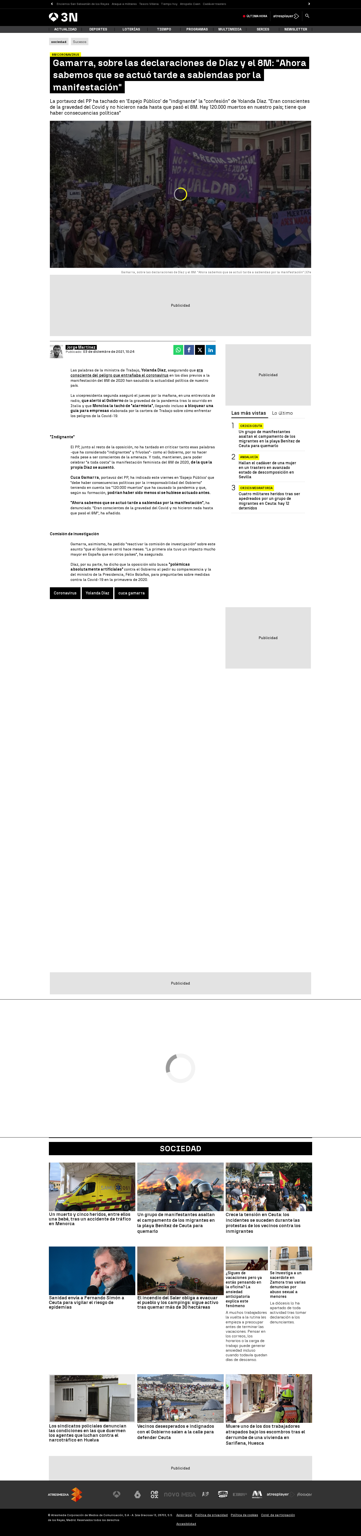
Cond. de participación (278, 1515)
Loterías (131, 29)
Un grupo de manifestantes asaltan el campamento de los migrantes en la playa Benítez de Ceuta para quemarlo (269, 438)
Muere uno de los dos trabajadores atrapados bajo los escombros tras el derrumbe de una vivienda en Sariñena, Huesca (265, 1435)
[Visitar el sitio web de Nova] (171, 1494)
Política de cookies (244, 1515)
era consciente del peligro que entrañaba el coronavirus (136, 373)
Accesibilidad (186, 1524)
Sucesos (79, 42)
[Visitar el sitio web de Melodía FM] (257, 1494)
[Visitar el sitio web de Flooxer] (304, 1494)
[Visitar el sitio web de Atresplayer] (281, 1494)
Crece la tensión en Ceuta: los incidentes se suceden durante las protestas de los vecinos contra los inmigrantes (263, 1223)
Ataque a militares (124, 4)
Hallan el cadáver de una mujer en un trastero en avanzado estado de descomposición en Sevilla (267, 469)
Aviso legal (184, 1515)
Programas (197, 29)
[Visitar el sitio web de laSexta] (137, 1494)
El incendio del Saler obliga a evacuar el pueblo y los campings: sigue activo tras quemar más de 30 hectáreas (177, 1302)
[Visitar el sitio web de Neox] (154, 1494)
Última (257, 16)
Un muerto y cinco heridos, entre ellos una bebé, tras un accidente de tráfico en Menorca (90, 1219)
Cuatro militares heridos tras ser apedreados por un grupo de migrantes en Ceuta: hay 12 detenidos (269, 501)
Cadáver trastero (214, 4)
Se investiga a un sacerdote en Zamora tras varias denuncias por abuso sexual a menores (288, 1285)
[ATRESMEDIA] (65, 1494)
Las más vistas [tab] (248, 413)
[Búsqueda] (307, 16)
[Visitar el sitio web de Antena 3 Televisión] (120, 1494)
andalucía (249, 457)
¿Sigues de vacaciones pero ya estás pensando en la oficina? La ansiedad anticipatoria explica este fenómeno (244, 1289)
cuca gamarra (131, 593)
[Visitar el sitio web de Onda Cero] (223, 1494)
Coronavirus (65, 593)
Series (263, 29)
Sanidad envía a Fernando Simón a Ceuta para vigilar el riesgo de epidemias (86, 1302)
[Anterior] (52, 4)
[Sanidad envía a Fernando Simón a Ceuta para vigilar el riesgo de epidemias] (92, 1271)
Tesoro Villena (149, 4)
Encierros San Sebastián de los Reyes (83, 4)
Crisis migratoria (256, 488)
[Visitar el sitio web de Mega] (188, 1494)
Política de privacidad (211, 1515)
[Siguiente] (309, 4)
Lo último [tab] (282, 413)
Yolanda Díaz (97, 593)
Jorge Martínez (81, 347)
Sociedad (180, 1148)
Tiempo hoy (169, 4)
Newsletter (295, 29)
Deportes (98, 29)
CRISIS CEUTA (251, 426)
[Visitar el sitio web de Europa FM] (240, 1494)
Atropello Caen (190, 4)
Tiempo (164, 29)
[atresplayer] (286, 16)
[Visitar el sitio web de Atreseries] (205, 1494)
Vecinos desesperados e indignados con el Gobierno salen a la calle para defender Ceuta (175, 1432)
